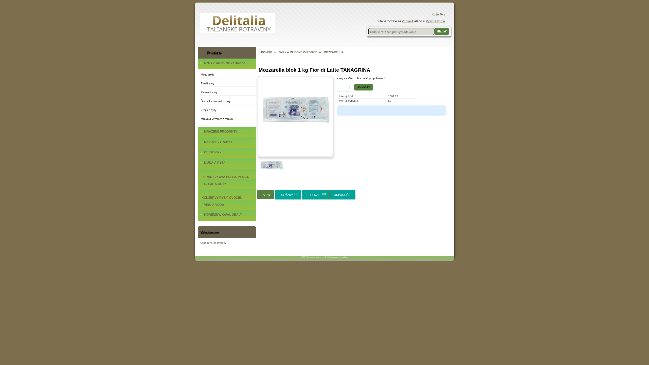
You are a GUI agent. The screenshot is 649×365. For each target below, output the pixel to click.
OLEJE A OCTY (215, 184)
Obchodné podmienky (213, 242)
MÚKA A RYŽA (215, 163)
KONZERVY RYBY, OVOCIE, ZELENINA (222, 199)
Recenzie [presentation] (313, 194)
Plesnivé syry (209, 92)
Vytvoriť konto (435, 21)
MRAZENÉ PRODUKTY (220, 131)
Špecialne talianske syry (216, 101)
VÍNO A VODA (214, 205)
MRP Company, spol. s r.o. (312, 257)
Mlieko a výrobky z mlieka (217, 118)
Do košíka (363, 87)
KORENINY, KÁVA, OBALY (223, 214)
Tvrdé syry (207, 83)
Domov (266, 52)
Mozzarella (207, 74)
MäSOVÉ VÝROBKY (218, 142)
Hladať (442, 31)
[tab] (265, 194)
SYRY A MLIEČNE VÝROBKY (225, 63)
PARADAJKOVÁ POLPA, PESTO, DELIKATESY (225, 178)
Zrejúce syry (209, 110)
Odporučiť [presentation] (342, 194)
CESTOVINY (213, 152)
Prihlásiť (407, 21)
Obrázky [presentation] (286, 194)
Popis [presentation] (266, 194)
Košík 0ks (438, 14)
